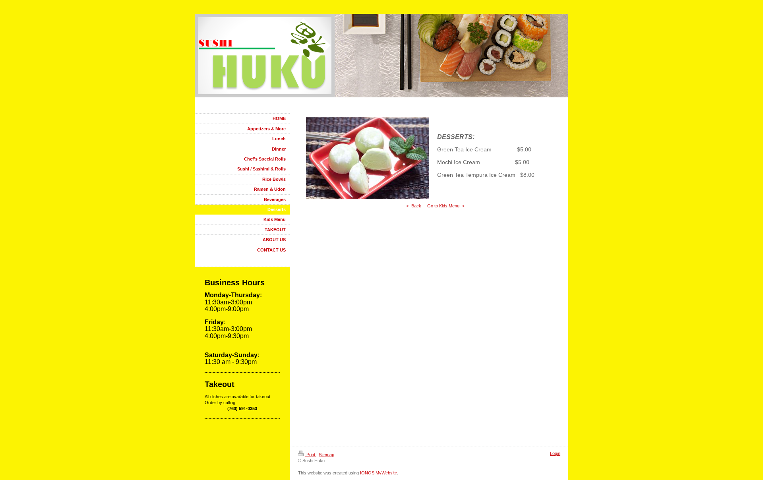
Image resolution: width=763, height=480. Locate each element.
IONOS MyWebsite (378, 472)
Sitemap (326, 454)
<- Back (413, 205)
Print (310, 454)
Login (555, 453)
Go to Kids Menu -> (446, 205)
